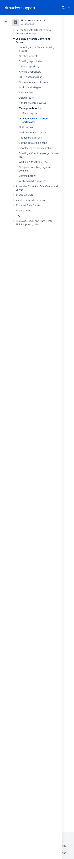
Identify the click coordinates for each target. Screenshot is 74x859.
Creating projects (28, 56)
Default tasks (26, 97)
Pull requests (26, 92)
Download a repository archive (36, 147)
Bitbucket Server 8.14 (33, 20)
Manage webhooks (30, 108)
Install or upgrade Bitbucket (30, 200)
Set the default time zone (33, 142)
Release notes (23, 210)
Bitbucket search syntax (32, 102)
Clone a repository (29, 66)
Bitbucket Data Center (27, 205)
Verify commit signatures (32, 180)
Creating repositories (30, 61)
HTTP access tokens (30, 76)
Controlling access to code (34, 82)
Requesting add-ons (30, 137)
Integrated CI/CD (25, 194)
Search (63, 7)
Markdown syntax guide (32, 132)
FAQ (17, 215)
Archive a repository (30, 71)
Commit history (27, 175)
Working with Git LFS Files (33, 161)
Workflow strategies (30, 87)
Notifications (26, 127)
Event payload (30, 113)
